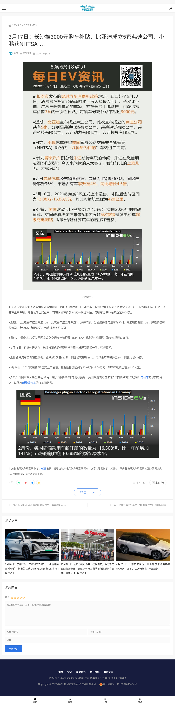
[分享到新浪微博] (25, 482)
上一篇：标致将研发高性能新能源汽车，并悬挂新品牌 (37, 505)
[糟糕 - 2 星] (15, 597)
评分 (7, 597)
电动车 (144, 377)
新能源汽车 (29, 383)
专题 (140, 702)
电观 (16, 53)
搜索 (70, 702)
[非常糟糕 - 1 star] (12, 597)
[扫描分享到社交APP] (18, 482)
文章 (19, 25)
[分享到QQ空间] (38, 482)
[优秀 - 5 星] (23, 597)
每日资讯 (27, 25)
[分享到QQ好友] (32, 482)
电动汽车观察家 (72, 684)
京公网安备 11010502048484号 (120, 684)
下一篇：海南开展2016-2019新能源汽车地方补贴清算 (137, 505)
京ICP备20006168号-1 (114, 678)
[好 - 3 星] (18, 597)
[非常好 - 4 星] (20, 597)
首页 (14, 25)
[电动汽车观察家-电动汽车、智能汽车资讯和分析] (87, 8)
